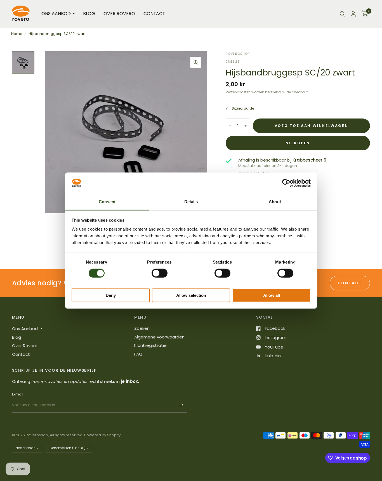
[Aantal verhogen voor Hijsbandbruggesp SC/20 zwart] (245, 126)
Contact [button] (350, 283)
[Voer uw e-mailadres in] (181, 405)
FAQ (138, 354)
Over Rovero (119, 13)
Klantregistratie (150, 345)
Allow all (271, 295)
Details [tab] (191, 202)
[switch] (160, 273)
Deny (111, 295)
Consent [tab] (107, 202)
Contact (154, 13)
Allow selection (191, 295)
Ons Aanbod (56, 13)
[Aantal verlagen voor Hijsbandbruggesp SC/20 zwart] (230, 126)
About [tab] (275, 202)
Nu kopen (298, 143)
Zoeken (142, 328)
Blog (89, 13)
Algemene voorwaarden (159, 337)
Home (16, 33)
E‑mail (17, 394)
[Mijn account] (353, 14)
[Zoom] (195, 62)
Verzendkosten (238, 92)
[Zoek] (342, 14)
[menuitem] (58, 13)
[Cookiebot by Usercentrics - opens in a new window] (286, 183)
